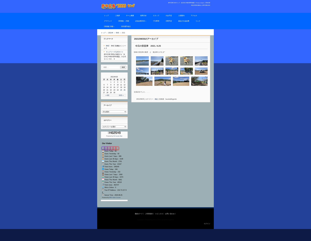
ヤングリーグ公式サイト (114, 52)
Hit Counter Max (117, 136)
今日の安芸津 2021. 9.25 (148, 46)
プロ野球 (156, 21)
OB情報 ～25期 (123, 21)
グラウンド (108, 21)
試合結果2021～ (141, 21)
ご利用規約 (149, 214)
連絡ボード (139, 214)
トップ (106, 15)
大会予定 (169, 15)
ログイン (207, 224)
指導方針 (143, 15)
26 (124, 90)
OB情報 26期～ (109, 26)
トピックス (159, 214)
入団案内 (181, 15)
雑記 (156, 99)
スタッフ (156, 15)
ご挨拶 (117, 15)
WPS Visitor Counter (115, 197)
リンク (198, 21)
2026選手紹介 (126, 26)
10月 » (121, 95)
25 (121, 90)
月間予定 (169, 21)
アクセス (194, 15)
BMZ (107, 46)
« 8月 (107, 95)
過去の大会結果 (183, 21)
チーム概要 (130, 15)
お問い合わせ (170, 214)
